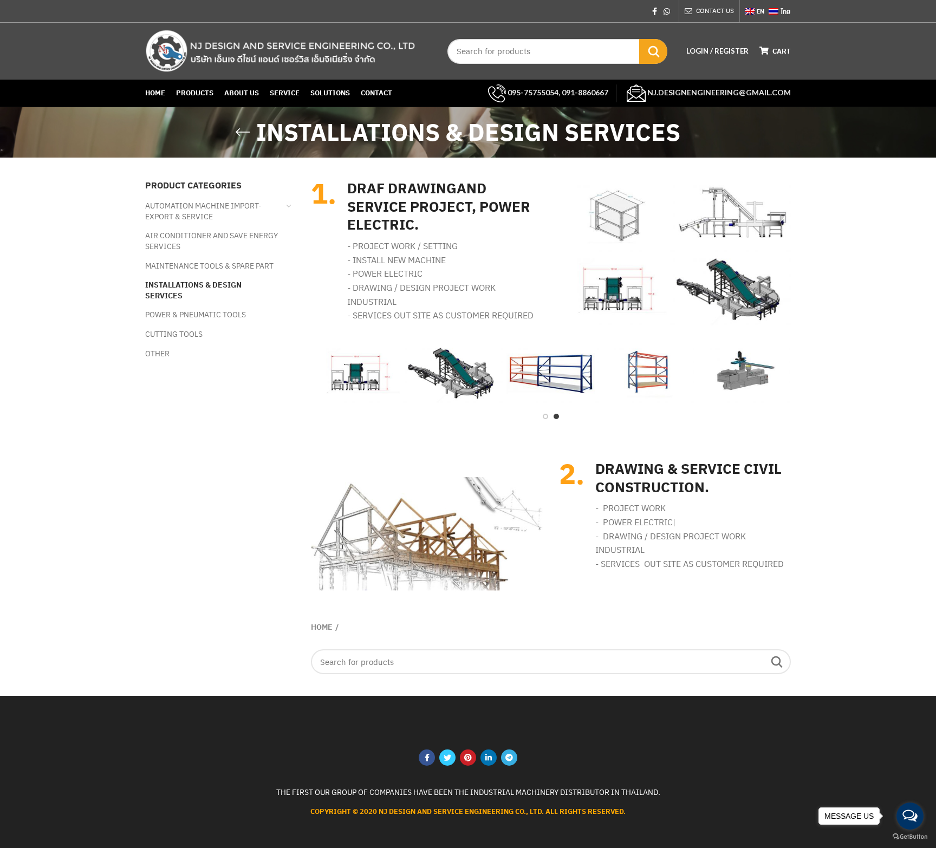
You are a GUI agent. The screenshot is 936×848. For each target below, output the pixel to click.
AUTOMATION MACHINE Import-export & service (203, 211)
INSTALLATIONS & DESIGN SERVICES (193, 290)
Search (653, 51)
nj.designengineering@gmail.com (718, 92)
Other (157, 353)
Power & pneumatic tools (195, 314)
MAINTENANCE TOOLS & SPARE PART (209, 266)
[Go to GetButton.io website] (910, 836)
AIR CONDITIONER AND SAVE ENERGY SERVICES (211, 241)
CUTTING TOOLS (174, 334)
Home (322, 627)
